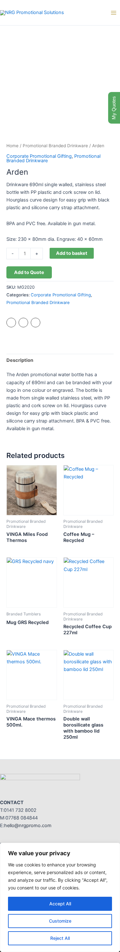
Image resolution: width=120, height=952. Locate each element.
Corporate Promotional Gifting (39, 156)
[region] (60, 897)
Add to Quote (29, 272)
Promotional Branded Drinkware (55, 145)
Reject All (60, 938)
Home (12, 145)
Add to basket (71, 253)
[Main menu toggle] (113, 12)
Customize (60, 921)
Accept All (60, 903)
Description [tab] (19, 360)
